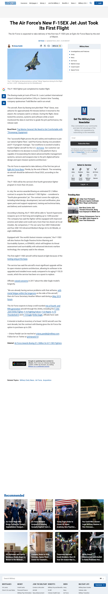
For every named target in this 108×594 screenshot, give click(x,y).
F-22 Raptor (46, 312)
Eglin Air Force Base (15, 169)
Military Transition (84, 593)
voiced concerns (21, 281)
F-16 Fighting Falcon (32, 312)
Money (42, 3)
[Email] (48, 46)
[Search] (90, 3)
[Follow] (4, 96)
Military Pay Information (24, 593)
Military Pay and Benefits (55, 587)
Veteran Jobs (83, 590)
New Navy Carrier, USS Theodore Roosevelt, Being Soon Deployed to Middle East (89, 210)
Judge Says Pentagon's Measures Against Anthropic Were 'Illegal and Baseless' (89, 201)
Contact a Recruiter (38, 587)
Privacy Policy (80, 152)
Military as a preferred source (38, 366)
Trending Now (74, 195)
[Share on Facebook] (41, 46)
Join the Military (53, 3)
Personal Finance (22, 590)
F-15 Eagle (27, 315)
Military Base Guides (85, 587)
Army (64, 587)
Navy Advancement (38, 593)
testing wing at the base (17, 259)
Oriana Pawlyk (18, 46)
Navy (64, 590)
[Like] (4, 103)
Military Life (82, 3)
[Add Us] (4, 89)
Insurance (24, 3)
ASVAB (35, 590)
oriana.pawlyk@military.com (47, 334)
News (73, 3)
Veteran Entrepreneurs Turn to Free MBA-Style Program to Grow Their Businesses (89, 218)
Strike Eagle (38, 315)
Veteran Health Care (54, 593)
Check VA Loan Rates (8, 590)
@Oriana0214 (32, 337)
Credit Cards (21, 587)
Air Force (41, 41)
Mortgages (32, 3)
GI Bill (49, 590)
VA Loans (5, 587)
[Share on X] (45, 46)
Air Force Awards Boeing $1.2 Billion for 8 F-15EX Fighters (38, 343)
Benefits (65, 3)
